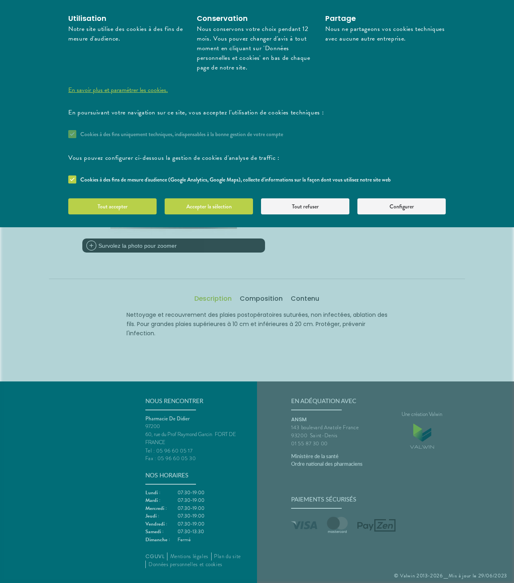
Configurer (402, 206)
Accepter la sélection (209, 206)
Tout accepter (113, 206)
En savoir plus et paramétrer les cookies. (118, 90)
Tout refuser (305, 206)
